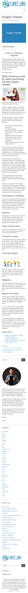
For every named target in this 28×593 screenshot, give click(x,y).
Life (3, 473)
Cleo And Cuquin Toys (8, 526)
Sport (3, 489)
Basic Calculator (6, 522)
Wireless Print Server (7, 517)
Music (3, 478)
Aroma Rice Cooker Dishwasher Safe (11, 515)
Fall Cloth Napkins (8, 352)
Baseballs (4, 542)
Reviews (6, 346)
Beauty (4, 433)
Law (3, 471)
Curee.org (4, 306)
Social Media (5, 487)
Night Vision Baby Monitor (9, 508)
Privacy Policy (11, 591)
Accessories (5, 431)
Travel (3, 495)
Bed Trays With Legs (7, 535)
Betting (4, 436)
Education (4, 451)
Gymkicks (4, 528)
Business (4, 440)
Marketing (4, 475)
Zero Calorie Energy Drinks (9, 524)
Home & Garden (6, 464)
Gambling (4, 458)
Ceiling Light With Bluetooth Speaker (11, 539)
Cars (3, 442)
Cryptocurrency (6, 449)
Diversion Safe (6, 548)
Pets (3, 482)
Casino (4, 444)
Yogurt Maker (5, 531)
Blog (3, 438)
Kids (3, 469)
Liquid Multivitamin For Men (9, 519)
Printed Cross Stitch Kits (8, 533)
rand (12, 53)
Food (3, 455)
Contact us (17, 591)
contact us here (21, 321)
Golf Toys (4, 546)
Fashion (4, 453)
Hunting (4, 467)
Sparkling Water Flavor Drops (9, 511)
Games (4, 460)
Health (3, 462)
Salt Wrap (4, 513)
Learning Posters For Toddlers (10, 544)
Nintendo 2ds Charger (8, 537)
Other (3, 480)
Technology (5, 491)
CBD (3, 447)
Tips (3, 493)
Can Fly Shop (5, 506)
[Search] (23, 359)
